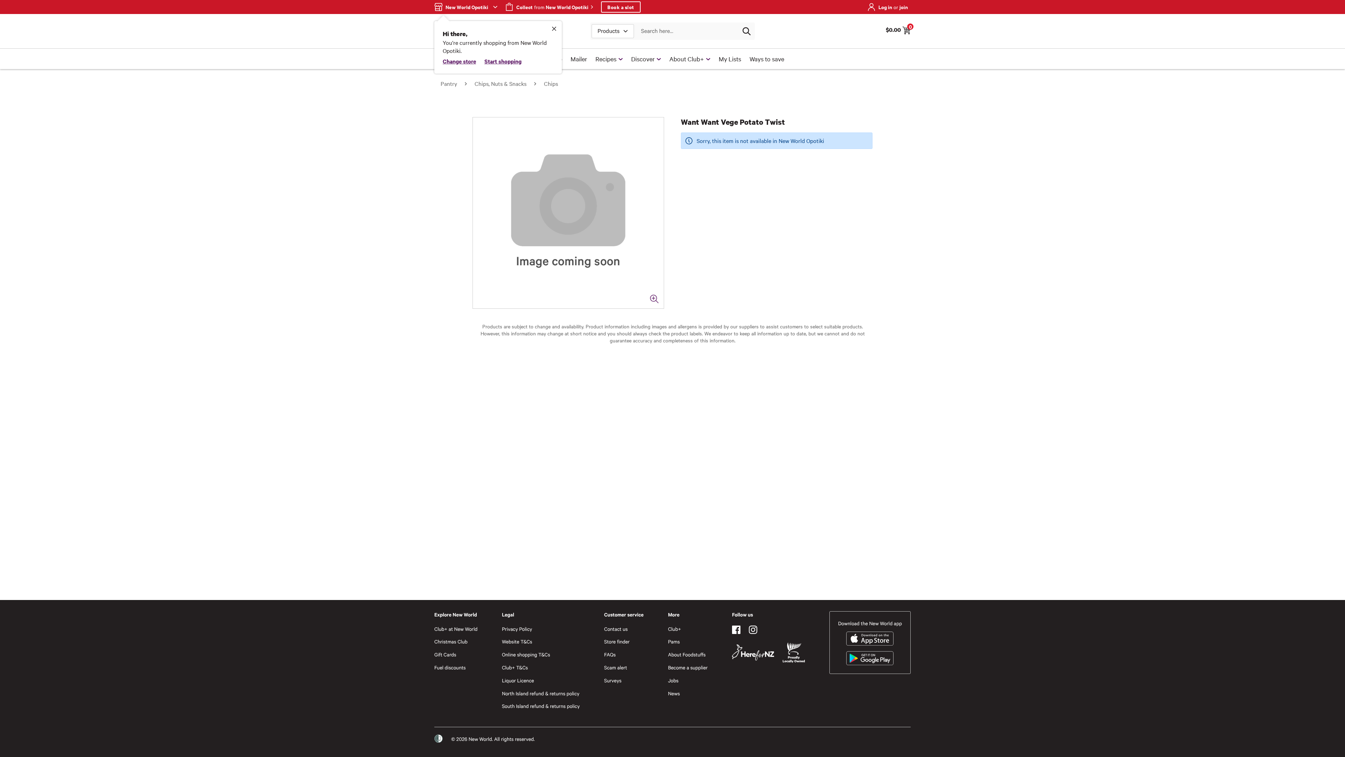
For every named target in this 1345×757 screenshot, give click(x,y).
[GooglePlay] (870, 658)
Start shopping (503, 61)
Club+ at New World (455, 629)
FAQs (610, 654)
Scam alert (615, 667)
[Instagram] (753, 630)
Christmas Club (451, 641)
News (674, 693)
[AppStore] (870, 639)
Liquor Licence (518, 680)
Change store (459, 61)
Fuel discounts (450, 667)
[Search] (746, 31)
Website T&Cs (517, 641)
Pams (674, 641)
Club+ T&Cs (515, 667)
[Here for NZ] (753, 653)
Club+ (674, 629)
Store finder (617, 641)
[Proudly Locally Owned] (793, 652)
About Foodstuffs (687, 654)
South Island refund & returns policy (541, 706)
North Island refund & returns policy (540, 693)
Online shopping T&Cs (526, 654)
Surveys (613, 680)
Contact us (616, 629)
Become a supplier (688, 667)
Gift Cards (445, 654)
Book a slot (620, 7)
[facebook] (736, 630)
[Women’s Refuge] (438, 739)
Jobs (673, 680)
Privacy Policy (517, 629)
